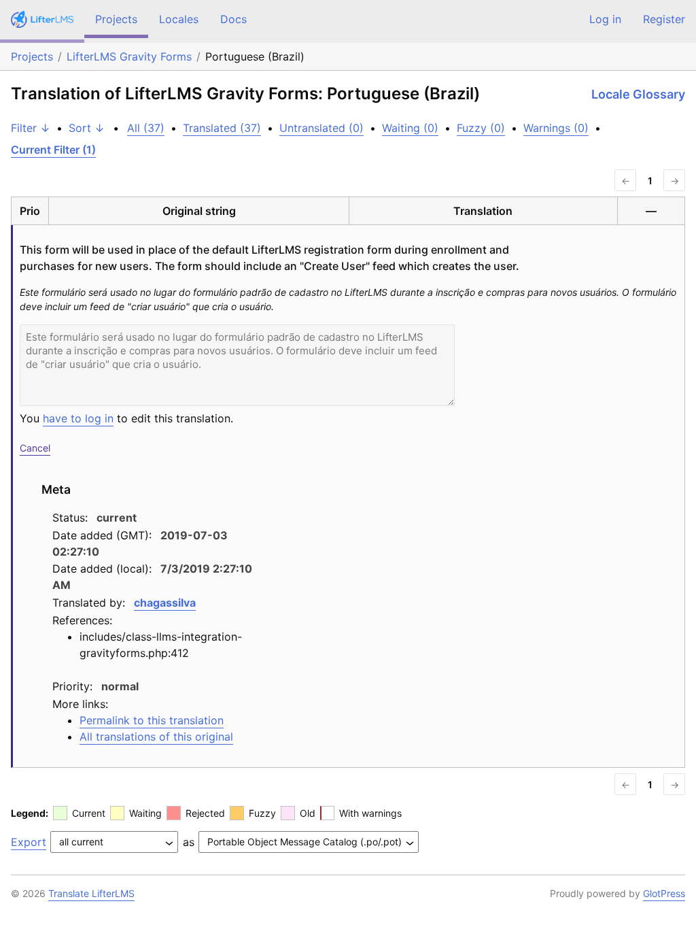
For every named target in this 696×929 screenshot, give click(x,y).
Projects (116, 19)
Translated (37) (222, 128)
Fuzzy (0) (481, 128)
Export (28, 842)
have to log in (78, 418)
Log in (605, 19)
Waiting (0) (410, 128)
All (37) (145, 128)
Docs (233, 19)
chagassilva (165, 602)
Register (664, 19)
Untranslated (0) (321, 128)
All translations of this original (156, 736)
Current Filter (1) (53, 149)
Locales (178, 19)
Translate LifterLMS (91, 893)
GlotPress (664, 893)
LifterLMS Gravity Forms (129, 56)
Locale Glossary (638, 94)
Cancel (35, 448)
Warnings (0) (556, 128)
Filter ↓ (30, 128)
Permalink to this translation (152, 720)
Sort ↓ (87, 128)
